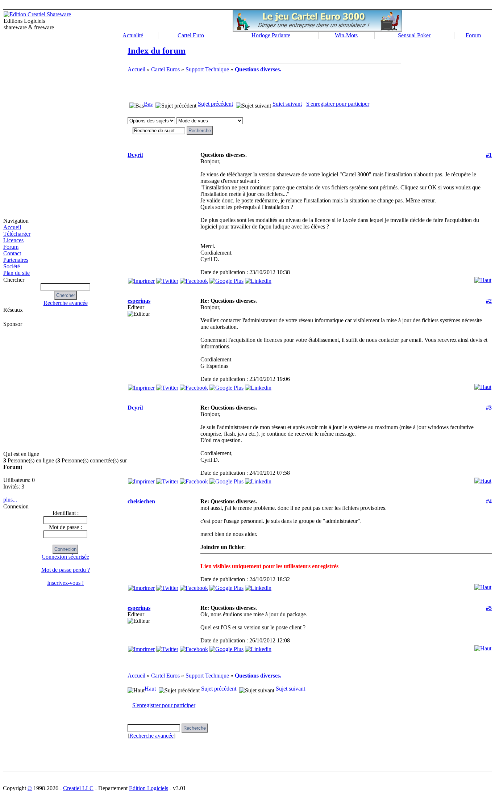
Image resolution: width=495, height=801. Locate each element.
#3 (489, 407)
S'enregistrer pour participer (337, 104)
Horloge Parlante (270, 35)
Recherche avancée (65, 303)
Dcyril (135, 155)
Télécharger (16, 234)
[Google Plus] (226, 279)
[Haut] (482, 278)
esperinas (139, 301)
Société (11, 266)
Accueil (12, 227)
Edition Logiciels (148, 788)
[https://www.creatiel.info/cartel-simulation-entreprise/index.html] (317, 30)
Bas (148, 104)
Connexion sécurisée (65, 557)
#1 (489, 155)
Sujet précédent (215, 104)
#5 (489, 608)
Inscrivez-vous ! (65, 583)
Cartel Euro (191, 35)
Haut (150, 688)
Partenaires (15, 260)
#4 (489, 501)
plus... (10, 499)
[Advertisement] (34, 389)
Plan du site (16, 273)
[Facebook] (194, 279)
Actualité (132, 35)
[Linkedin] (258, 279)
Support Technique (207, 69)
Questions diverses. (258, 69)
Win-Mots (346, 35)
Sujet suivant (287, 104)
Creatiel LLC (78, 788)
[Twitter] (167, 279)
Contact (12, 253)
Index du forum (157, 50)
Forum (473, 35)
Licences (13, 240)
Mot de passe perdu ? (65, 570)
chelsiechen (141, 501)
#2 (489, 301)
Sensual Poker (414, 35)
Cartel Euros (165, 69)
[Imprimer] (141, 279)
